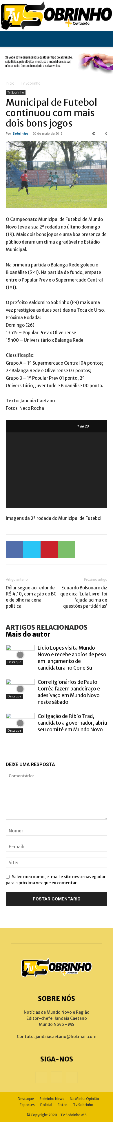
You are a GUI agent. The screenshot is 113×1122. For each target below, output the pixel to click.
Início (10, 83)
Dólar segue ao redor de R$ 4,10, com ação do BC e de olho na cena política (31, 597)
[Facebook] (14, 549)
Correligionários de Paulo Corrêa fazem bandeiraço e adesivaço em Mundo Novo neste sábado (69, 692)
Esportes (27, 1105)
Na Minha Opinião (84, 1099)
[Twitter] (32, 549)
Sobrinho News (51, 1099)
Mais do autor (28, 634)
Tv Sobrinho (31, 83)
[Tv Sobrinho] (56, 15)
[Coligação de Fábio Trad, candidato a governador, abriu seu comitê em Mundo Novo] (20, 723)
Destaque (14, 662)
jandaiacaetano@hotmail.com (66, 1036)
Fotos (63, 1105)
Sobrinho (20, 133)
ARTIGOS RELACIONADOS (47, 627)
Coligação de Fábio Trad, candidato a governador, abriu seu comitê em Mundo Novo (72, 723)
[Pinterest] (49, 549)
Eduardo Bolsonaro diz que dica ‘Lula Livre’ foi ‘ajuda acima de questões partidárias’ (83, 597)
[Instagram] (56, 1077)
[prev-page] (9, 744)
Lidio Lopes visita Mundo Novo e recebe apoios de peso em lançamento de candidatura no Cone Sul (72, 658)
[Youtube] (72, 1077)
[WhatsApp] (66, 549)
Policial (46, 1105)
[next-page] (18, 744)
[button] (10, 39)
